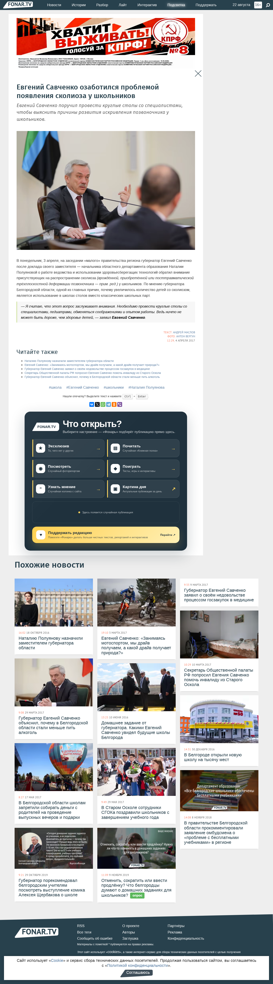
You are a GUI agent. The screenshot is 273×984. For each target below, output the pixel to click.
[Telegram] (108, 404)
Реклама (175, 932)
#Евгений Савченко (82, 387)
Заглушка (130, 938)
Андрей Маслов (184, 332)
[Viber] (119, 404)
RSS (81, 925)
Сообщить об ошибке (95, 938)
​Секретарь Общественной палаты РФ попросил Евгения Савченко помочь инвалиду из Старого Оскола (93, 373)
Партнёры (176, 925)
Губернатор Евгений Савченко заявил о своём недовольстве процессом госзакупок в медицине (87, 369)
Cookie (57, 960)
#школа (55, 387)
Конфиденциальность (186, 938)
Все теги (84, 932)
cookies (114, 951)
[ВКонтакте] (91, 404)
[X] (97, 404)
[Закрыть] (198, 73)
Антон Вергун (185, 336)
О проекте (130, 925)
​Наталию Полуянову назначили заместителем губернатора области (69, 361)
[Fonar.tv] (18, 5)
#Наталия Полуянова (146, 387)
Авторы (128, 932)
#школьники (114, 387)
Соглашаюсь (138, 972)
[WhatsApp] (103, 404)
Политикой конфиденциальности (137, 965)
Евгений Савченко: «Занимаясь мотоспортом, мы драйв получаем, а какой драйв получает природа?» (92, 365)
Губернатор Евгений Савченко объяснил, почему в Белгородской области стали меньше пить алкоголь (92, 377)
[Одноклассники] (114, 404)
